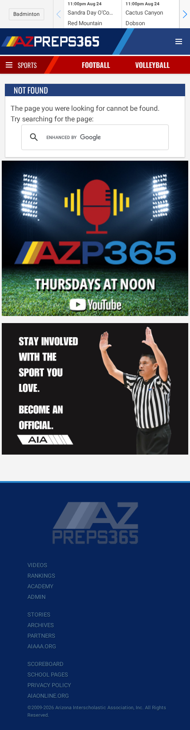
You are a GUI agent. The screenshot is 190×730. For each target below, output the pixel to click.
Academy (40, 586)
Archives (40, 625)
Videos (37, 565)
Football (96, 65)
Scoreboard (45, 664)
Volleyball (152, 65)
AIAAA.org (41, 646)
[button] (184, 14)
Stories (38, 614)
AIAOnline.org (48, 695)
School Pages (47, 674)
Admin (36, 597)
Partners (41, 635)
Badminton (26, 14)
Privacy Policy (49, 685)
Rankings (41, 575)
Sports (27, 65)
